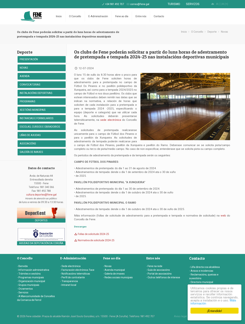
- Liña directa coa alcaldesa (204, 267)
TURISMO (174, 4)
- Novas (107, 266)
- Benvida (22, 266)
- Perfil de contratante (72, 277)
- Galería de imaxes (114, 273)
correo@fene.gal (139, 4)
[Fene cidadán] (31, 16)
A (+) (225, 4)
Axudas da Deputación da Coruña (41, 243)
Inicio (184, 31)
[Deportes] (41, 217)
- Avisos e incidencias (201, 270)
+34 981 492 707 (114, 4)
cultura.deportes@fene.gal (41, 194)
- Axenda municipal (114, 269)
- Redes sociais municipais (118, 277)
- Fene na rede (154, 266)
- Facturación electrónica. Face (77, 269)
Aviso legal (180, 316)
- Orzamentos (25, 288)
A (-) (219, 4)
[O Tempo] (213, 4)
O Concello (197, 31)
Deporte (212, 31)
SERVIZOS (192, 4)
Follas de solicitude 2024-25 (93, 234)
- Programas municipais (30, 277)
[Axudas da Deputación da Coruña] (41, 240)
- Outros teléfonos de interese (163, 277)
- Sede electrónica (70, 266)
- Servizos (22, 292)
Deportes (41, 220)
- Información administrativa (33, 269)
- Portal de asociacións (159, 273)
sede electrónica (110, 120)
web (223, 215)
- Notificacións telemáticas (75, 273)
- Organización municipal (31, 281)
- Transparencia (69, 281)
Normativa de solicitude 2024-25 (95, 240)
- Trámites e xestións (29, 273)
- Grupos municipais (28, 285)
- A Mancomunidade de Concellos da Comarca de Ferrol (36, 298)
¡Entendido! (214, 310)
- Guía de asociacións (158, 269)
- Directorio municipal (201, 282)
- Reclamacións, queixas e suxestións (203, 276)
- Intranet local (68, 285)
